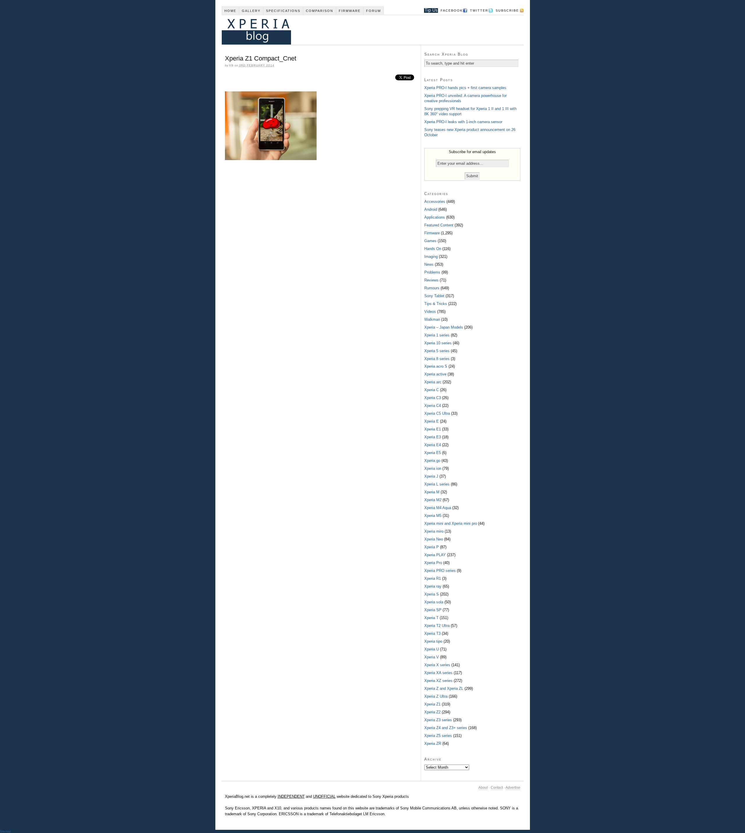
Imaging (431, 256)
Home (230, 11)
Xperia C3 (432, 398)
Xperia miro (434, 531)
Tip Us (429, 10)
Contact (497, 788)
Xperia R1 (432, 578)
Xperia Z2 (432, 712)
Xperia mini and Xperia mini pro (450, 523)
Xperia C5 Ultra (437, 413)
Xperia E (431, 421)
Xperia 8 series (437, 359)
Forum (373, 11)
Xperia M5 (432, 515)
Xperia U (431, 649)
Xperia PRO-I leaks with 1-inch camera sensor (463, 122)
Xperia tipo (433, 641)
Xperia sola (433, 602)
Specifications (283, 11)
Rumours (431, 288)
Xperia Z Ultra (436, 696)
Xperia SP (432, 610)
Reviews (431, 280)
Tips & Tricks (435, 304)
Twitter (479, 10)
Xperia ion (432, 468)
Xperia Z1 (432, 704)
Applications (434, 217)
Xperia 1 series (437, 335)
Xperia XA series (438, 673)
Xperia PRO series (440, 570)
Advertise (512, 788)
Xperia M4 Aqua (437, 508)
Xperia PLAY (435, 555)
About (483, 788)
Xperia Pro (433, 563)
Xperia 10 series (438, 343)
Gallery (251, 11)
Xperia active (435, 374)
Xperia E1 (432, 429)
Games (430, 241)
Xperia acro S (435, 366)
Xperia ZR (432, 743)
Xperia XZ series (438, 680)
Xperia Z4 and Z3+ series (445, 728)
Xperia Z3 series (438, 720)
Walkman (432, 319)
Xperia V (431, 657)
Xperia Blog (365, 30)
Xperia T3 (432, 633)
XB (231, 65)
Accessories (434, 201)
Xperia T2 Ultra (437, 625)
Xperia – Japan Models (443, 327)
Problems (432, 272)
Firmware (350, 11)
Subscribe (507, 10)
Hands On (432, 249)
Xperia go (432, 460)
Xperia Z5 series (438, 735)
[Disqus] (321, 244)
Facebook (452, 10)
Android (430, 209)
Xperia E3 (432, 437)
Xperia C (431, 390)
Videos (430, 311)
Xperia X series (437, 665)
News (429, 264)
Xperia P (431, 547)
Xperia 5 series (437, 351)
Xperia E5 (432, 453)
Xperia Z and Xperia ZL (443, 688)
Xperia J (431, 476)
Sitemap (5, 831)
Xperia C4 (432, 405)
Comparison (319, 11)
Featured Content (438, 225)
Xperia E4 (432, 445)
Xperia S (431, 594)
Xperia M (431, 492)
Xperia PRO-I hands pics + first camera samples (465, 88)
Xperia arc (432, 382)
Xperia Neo (433, 539)
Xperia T (431, 618)
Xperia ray (432, 586)
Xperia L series (437, 484)
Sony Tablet (434, 296)
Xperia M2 (432, 500)
